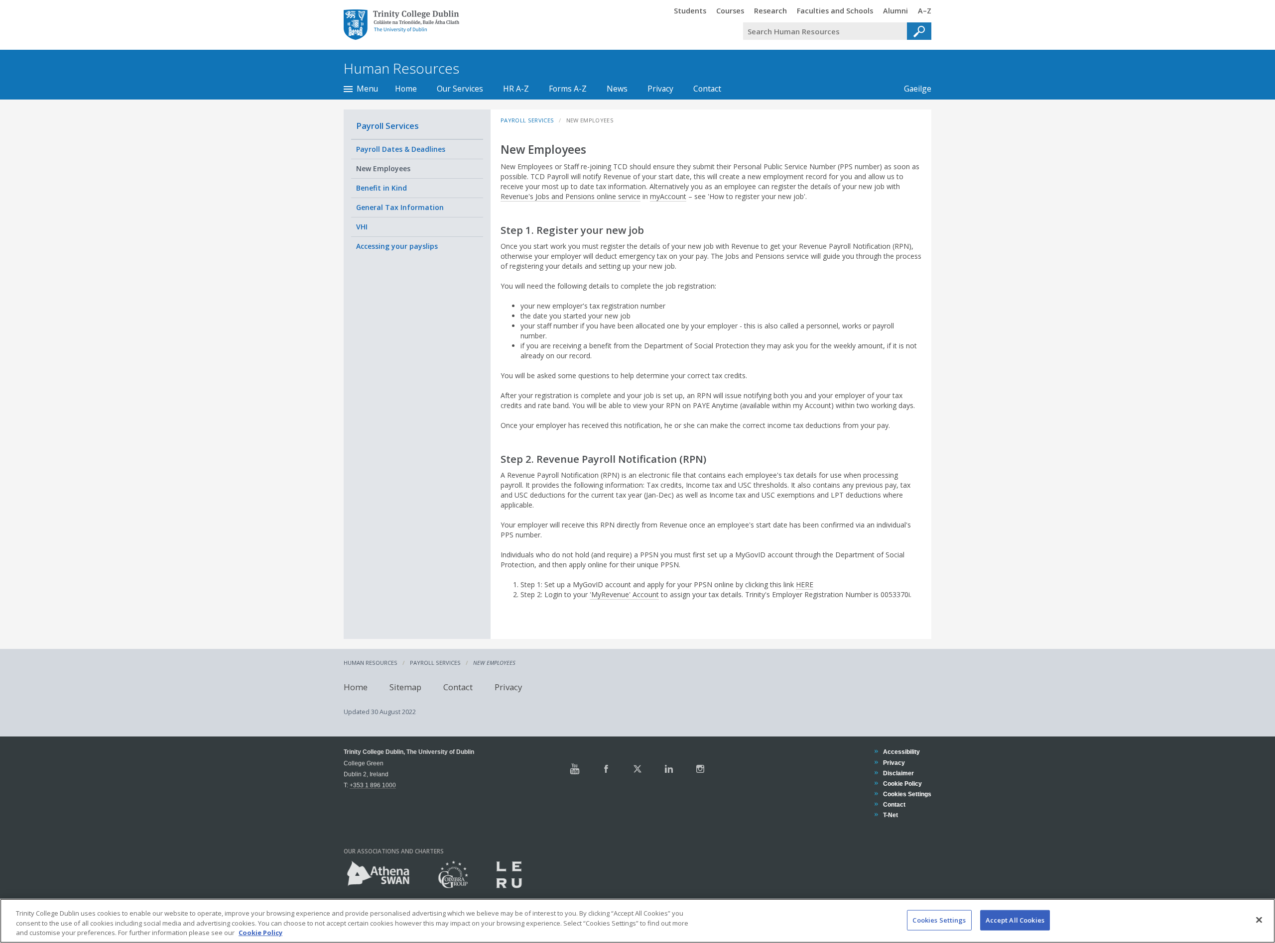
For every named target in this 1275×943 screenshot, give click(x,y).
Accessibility (901, 751)
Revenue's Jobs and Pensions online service (570, 196)
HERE (804, 584)
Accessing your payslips (397, 246)
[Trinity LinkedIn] (669, 769)
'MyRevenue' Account (624, 594)
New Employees (383, 168)
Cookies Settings (939, 919)
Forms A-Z (568, 88)
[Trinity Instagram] (700, 769)
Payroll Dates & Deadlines (400, 149)
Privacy (660, 88)
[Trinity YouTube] (575, 769)
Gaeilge (912, 88)
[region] (637, 921)
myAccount (668, 196)
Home (406, 88)
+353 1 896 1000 (373, 785)
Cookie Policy (902, 783)
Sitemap (405, 686)
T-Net (890, 815)
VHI (362, 226)
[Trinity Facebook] (606, 769)
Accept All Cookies (1015, 919)
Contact (707, 88)
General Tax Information (400, 207)
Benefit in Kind (381, 188)
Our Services (460, 88)
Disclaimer (898, 773)
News (617, 88)
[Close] (1259, 920)
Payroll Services (387, 125)
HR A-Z (516, 88)
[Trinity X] (637, 769)
